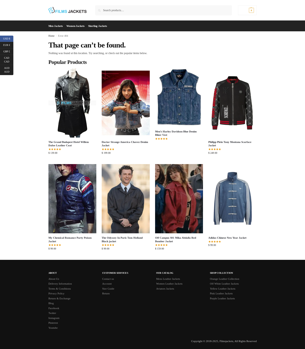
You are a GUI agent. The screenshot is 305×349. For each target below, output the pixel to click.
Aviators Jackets (165, 288)
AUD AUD (8, 70)
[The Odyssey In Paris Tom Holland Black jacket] (126, 198)
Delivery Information (60, 283)
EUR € (8, 44)
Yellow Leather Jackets (222, 288)
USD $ (8, 38)
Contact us (108, 278)
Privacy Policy (56, 293)
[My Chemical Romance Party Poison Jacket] (72, 198)
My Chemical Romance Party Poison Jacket (70, 239)
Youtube (53, 327)
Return (106, 293)
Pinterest (53, 322)
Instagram (53, 318)
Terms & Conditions (59, 288)
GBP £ (8, 51)
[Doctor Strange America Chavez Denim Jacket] (126, 103)
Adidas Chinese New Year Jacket (227, 237)
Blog (51, 303)
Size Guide (108, 288)
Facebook (53, 308)
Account (107, 283)
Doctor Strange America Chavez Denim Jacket (125, 144)
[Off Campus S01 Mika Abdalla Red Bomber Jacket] (179, 198)
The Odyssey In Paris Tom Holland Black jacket (122, 239)
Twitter (52, 313)
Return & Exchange (59, 298)
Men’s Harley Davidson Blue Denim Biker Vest (176, 133)
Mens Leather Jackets (168, 278)
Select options (72, 160)
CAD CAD (8, 60)
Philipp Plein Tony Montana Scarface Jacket (229, 144)
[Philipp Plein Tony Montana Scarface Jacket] (232, 103)
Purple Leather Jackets (222, 298)
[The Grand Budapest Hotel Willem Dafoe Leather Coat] (72, 103)
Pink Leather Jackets (221, 293)
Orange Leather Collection (224, 278)
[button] (247, 10)
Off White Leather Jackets (224, 283)
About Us (53, 278)
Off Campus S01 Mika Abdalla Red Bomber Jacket (175, 239)
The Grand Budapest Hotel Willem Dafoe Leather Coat (68, 144)
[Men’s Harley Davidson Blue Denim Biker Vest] (179, 97)
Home (51, 36)
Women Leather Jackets (169, 283)
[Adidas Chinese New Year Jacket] (232, 198)
